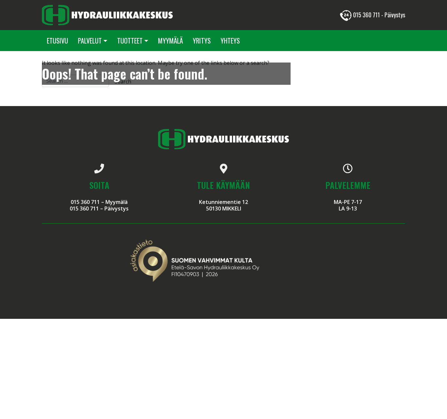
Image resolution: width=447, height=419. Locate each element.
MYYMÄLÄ (170, 41)
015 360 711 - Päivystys (379, 14)
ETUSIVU (57, 41)
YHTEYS (230, 41)
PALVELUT (90, 41)
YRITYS (202, 41)
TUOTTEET (130, 41)
